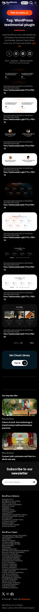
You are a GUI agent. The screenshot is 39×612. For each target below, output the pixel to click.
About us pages (8, 540)
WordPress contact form (12, 519)
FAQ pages (6, 547)
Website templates (26, 61)
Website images (9, 511)
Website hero (7, 499)
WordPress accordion (11, 501)
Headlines (6, 508)
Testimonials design (10, 524)
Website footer (8, 506)
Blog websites (8, 545)
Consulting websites (11, 557)
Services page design (11, 544)
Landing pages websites (12, 537)
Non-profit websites (10, 576)
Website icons (8, 509)
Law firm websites (10, 574)
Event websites (8, 562)
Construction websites (12, 556)
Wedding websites (10, 587)
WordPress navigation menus (14, 514)
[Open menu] (35, 2)
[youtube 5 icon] (30, 53)
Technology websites (11, 582)
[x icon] (9, 53)
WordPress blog (9, 503)
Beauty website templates (13, 552)
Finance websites (9, 566)
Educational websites (11, 559)
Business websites (10, 554)
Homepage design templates (14, 535)
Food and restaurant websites (15, 569)
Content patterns (9, 521)
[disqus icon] (16, 53)
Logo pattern (7, 513)
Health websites (9, 571)
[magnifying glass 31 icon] (23, 53)
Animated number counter (13, 516)
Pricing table (7, 518)
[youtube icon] (7, 594)
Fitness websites (9, 567)
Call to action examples (12, 504)
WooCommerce (9, 526)
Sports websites (9, 581)
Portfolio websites (10, 579)
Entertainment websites (12, 561)
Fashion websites (9, 564)
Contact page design (11, 542)
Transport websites (10, 584)
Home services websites (13, 572)
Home (7, 61)
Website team (8, 523)
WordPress (14, 61)
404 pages (6, 539)
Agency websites (9, 549)
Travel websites (9, 586)
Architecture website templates (15, 550)
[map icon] (12, 594)
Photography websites (11, 577)
